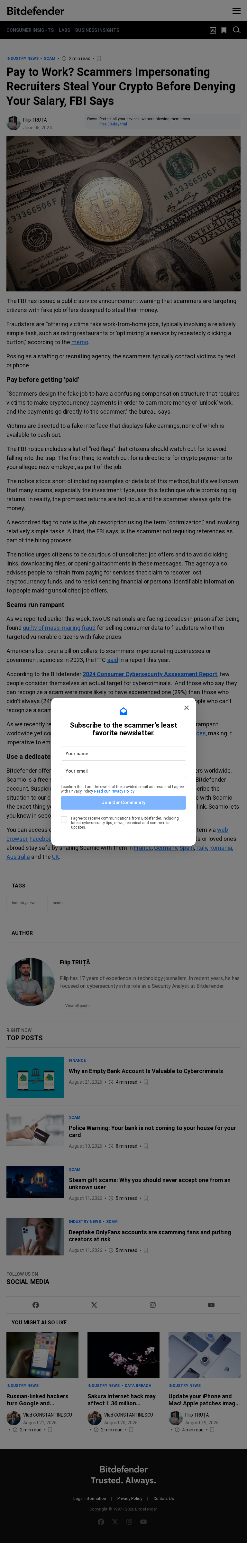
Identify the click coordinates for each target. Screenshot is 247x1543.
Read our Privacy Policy (114, 791)
